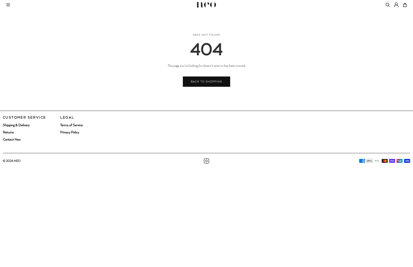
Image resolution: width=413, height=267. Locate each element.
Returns (8, 132)
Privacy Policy (69, 132)
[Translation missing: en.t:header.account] (396, 4)
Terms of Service (71, 125)
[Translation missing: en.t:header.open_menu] (8, 4)
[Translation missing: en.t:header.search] (387, 4)
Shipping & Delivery (16, 125)
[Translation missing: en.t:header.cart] (404, 4)
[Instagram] (206, 161)
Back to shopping (207, 81)
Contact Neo (12, 140)
